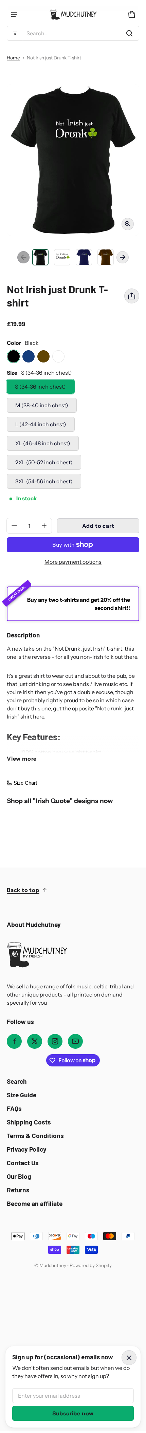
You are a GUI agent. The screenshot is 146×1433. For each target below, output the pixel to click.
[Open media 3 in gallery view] (62, 257)
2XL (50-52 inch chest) (44, 462)
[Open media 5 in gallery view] (105, 257)
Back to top (23, 890)
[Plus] (44, 525)
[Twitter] (34, 1041)
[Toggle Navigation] (14, 14)
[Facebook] (14, 1041)
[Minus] (14, 525)
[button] (73, 33)
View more (22, 758)
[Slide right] (122, 257)
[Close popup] (129, 1357)
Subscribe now (73, 1413)
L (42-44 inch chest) (40, 424)
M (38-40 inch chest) (41, 405)
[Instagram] (55, 1041)
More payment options (73, 561)
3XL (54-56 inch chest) (44, 481)
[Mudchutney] (73, 14)
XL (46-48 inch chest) (42, 443)
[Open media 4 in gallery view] (84, 257)
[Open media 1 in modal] (73, 160)
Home (13, 57)
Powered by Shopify (91, 1265)
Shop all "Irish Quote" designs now (60, 801)
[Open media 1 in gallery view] (40, 257)
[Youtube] (75, 1041)
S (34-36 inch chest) (40, 386)
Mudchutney (52, 1265)
